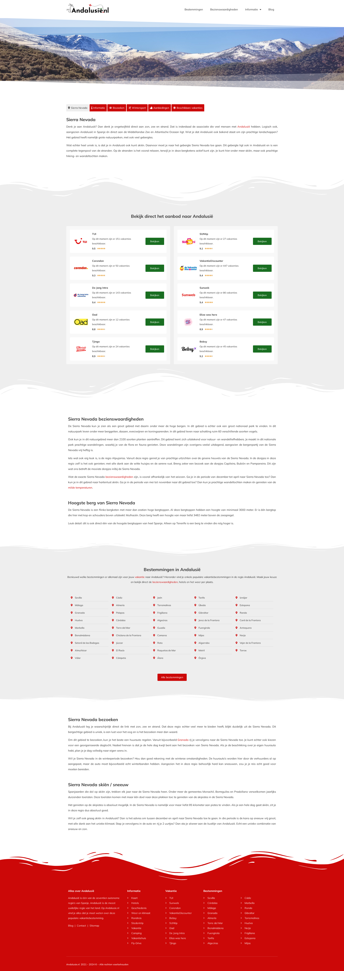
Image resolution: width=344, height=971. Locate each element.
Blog (271, 9)
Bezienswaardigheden (224, 9)
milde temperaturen (80, 487)
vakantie (140, 577)
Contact (81, 925)
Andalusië (243, 126)
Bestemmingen (194, 9)
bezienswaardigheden (119, 477)
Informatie (251, 9)
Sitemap (94, 925)
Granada (183, 740)
